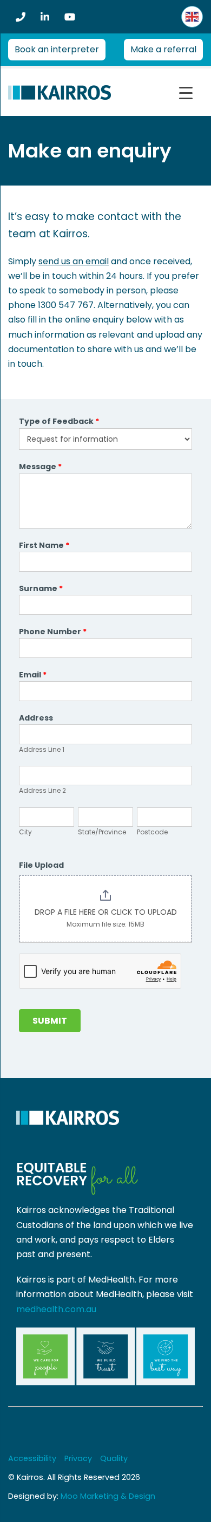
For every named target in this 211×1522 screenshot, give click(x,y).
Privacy (78, 1458)
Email (33, 674)
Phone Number (53, 631)
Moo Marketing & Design (108, 1496)
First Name (44, 545)
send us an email (73, 261)
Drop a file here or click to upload (106, 912)
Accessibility (32, 1458)
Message (40, 466)
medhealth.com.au (56, 1309)
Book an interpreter (57, 49)
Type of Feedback (59, 421)
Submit (49, 1020)
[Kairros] (59, 92)
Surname (41, 588)
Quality (114, 1458)
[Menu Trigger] (186, 93)
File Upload (41, 865)
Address (36, 717)
